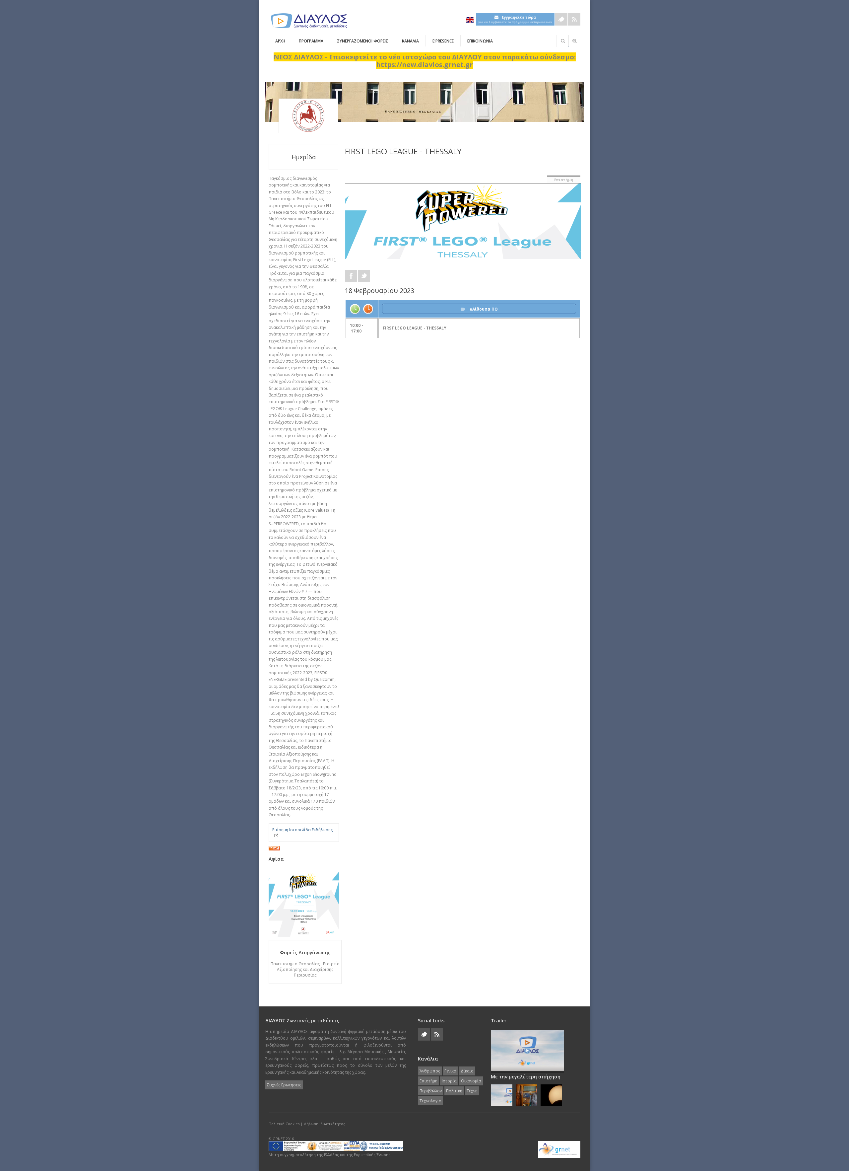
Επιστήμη (563, 179)
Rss (574, 19)
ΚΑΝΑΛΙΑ (410, 41)
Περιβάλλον (431, 1091)
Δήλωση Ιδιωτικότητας (324, 1123)
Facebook (351, 276)
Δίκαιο (467, 1071)
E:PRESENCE (443, 41)
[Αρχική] (308, 20)
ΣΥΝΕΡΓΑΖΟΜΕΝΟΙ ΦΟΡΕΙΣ (362, 41)
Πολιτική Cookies (284, 1123)
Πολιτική (454, 1091)
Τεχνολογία (430, 1101)
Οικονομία (471, 1081)
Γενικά (450, 1071)
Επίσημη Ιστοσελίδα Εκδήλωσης (302, 830)
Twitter (561, 19)
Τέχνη (472, 1091)
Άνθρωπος (430, 1071)
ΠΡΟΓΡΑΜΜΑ (311, 41)
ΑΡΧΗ (280, 41)
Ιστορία (449, 1081)
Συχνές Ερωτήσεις (284, 1085)
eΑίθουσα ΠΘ (483, 309)
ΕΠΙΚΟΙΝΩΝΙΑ (480, 41)
